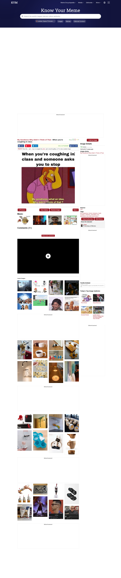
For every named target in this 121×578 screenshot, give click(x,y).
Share (21, 145)
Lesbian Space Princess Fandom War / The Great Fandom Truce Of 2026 (98, 316)
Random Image (55, 210)
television (83, 216)
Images (60, 21)
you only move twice (92, 216)
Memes (68, 21)
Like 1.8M (74, 145)
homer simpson (93, 213)
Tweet (35, 145)
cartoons (87, 214)
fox (98, 214)
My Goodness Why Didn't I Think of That (34, 140)
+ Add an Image (92, 140)
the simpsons (84, 213)
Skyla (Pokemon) (97, 302)
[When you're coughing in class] (48, 178)
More (98, 2)
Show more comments (48, 235)
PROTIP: (20, 149)
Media (80, 2)
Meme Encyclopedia (67, 2)
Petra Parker (84, 302)
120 (81, 209)
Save (28, 145)
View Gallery (44, 210)
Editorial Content (79, 21)
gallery (43, 149)
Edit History (99, 219)
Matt (85, 224)
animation (94, 214)
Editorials (89, 2)
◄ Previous (22, 210)
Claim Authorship (88, 219)
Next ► (76, 210)
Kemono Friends (85, 314)
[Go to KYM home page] (14, 3)
